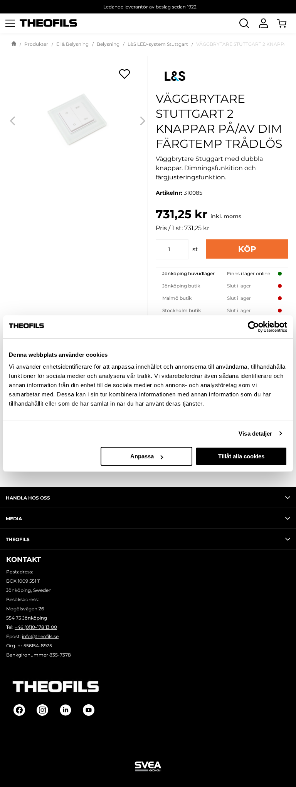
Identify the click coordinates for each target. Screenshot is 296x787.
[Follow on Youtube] (88, 710)
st (195, 249)
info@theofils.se (40, 636)
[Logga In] (263, 23)
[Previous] (12, 120)
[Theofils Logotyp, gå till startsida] (48, 23)
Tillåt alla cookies (241, 456)
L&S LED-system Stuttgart (158, 44)
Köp (247, 249)
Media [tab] (14, 518)
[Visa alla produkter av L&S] (222, 76)
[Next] (142, 120)
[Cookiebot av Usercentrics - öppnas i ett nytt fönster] (253, 327)
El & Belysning (72, 44)
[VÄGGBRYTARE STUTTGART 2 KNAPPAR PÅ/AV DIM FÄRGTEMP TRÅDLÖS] (77, 120)
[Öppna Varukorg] (286, 23)
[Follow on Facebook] (19, 710)
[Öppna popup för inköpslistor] (124, 74)
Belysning (108, 44)
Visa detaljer (255, 433)
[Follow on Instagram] (42, 710)
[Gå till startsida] (14, 44)
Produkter (36, 44)
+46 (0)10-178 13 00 (36, 627)
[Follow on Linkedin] (65, 710)
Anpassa (142, 456)
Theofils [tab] (18, 539)
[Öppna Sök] (244, 23)
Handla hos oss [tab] (28, 498)
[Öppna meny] (10, 23)
